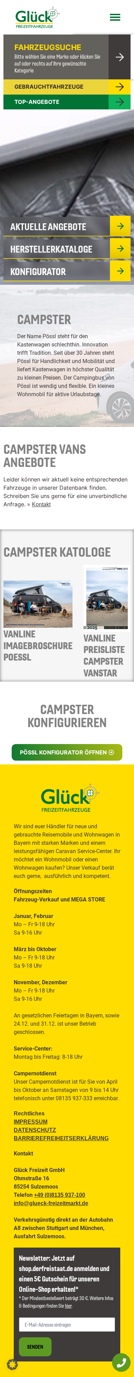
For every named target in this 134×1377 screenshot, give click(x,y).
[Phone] (121, 1362)
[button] (67, 752)
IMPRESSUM (30, 1122)
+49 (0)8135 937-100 (59, 1195)
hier (68, 1305)
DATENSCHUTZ (35, 1130)
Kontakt (41, 504)
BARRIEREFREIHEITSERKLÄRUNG (61, 1138)
